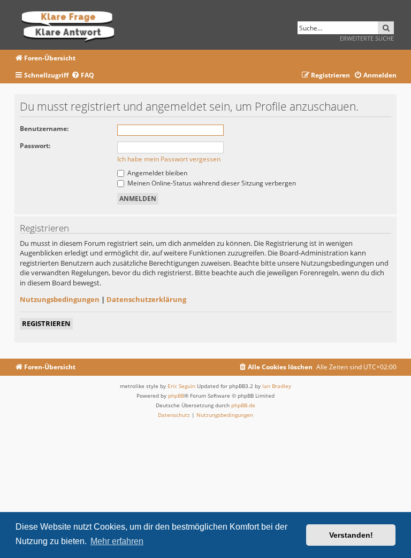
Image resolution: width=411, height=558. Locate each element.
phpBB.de (243, 405)
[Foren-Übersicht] (71, 24)
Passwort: (35, 145)
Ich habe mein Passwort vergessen (168, 159)
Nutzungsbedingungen (60, 299)
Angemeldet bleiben (156, 172)
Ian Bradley (276, 386)
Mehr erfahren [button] (116, 541)
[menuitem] (82, 75)
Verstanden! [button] (351, 535)
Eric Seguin (181, 386)
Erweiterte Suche (367, 38)
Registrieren (46, 323)
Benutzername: (44, 128)
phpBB (176, 395)
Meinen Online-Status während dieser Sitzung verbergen (211, 183)
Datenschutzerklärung (146, 299)
